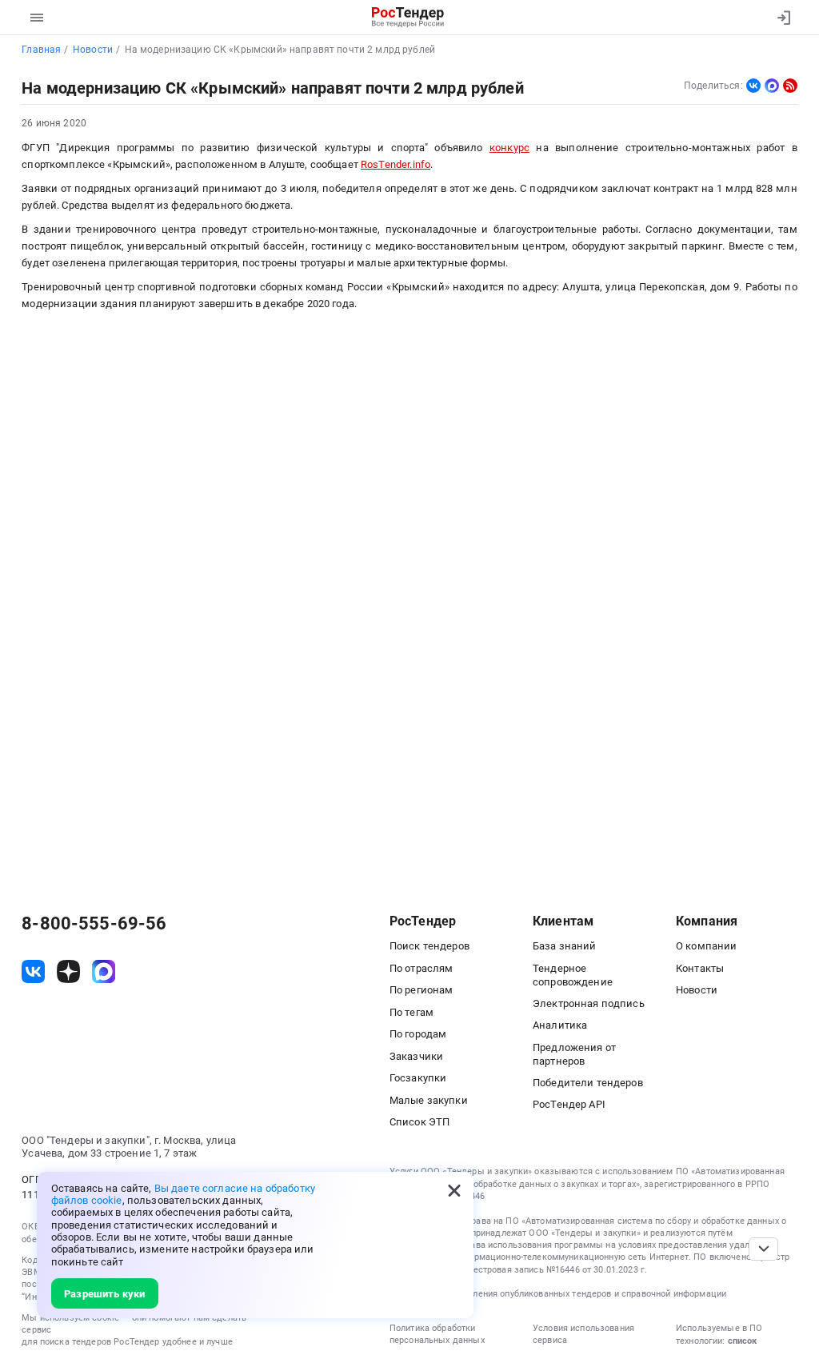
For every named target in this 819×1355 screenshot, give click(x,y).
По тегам (411, 1012)
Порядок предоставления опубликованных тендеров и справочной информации (558, 1294)
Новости (696, 990)
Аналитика (560, 1025)
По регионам (421, 990)
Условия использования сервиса (583, 1334)
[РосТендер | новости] (790, 85)
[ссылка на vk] (33, 971)
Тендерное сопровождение (573, 975)
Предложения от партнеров (574, 1054)
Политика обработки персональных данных (437, 1334)
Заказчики (416, 1056)
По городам (418, 1034)
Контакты (700, 968)
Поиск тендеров (429, 946)
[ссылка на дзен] (68, 971)
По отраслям (421, 968)
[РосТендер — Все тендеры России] (408, 18)
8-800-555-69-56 (94, 923)
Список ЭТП (419, 1122)
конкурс (509, 148)
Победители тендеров (588, 1083)
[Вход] (780, 17)
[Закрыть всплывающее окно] (454, 1191)
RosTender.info (395, 164)
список (742, 1341)
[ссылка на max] (103, 971)
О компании (706, 946)
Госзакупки (418, 1078)
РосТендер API (569, 1104)
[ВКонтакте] (753, 85)
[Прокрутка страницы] (763, 1249)
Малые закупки (429, 1100)
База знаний (565, 946)
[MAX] (772, 85)
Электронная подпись (589, 1003)
